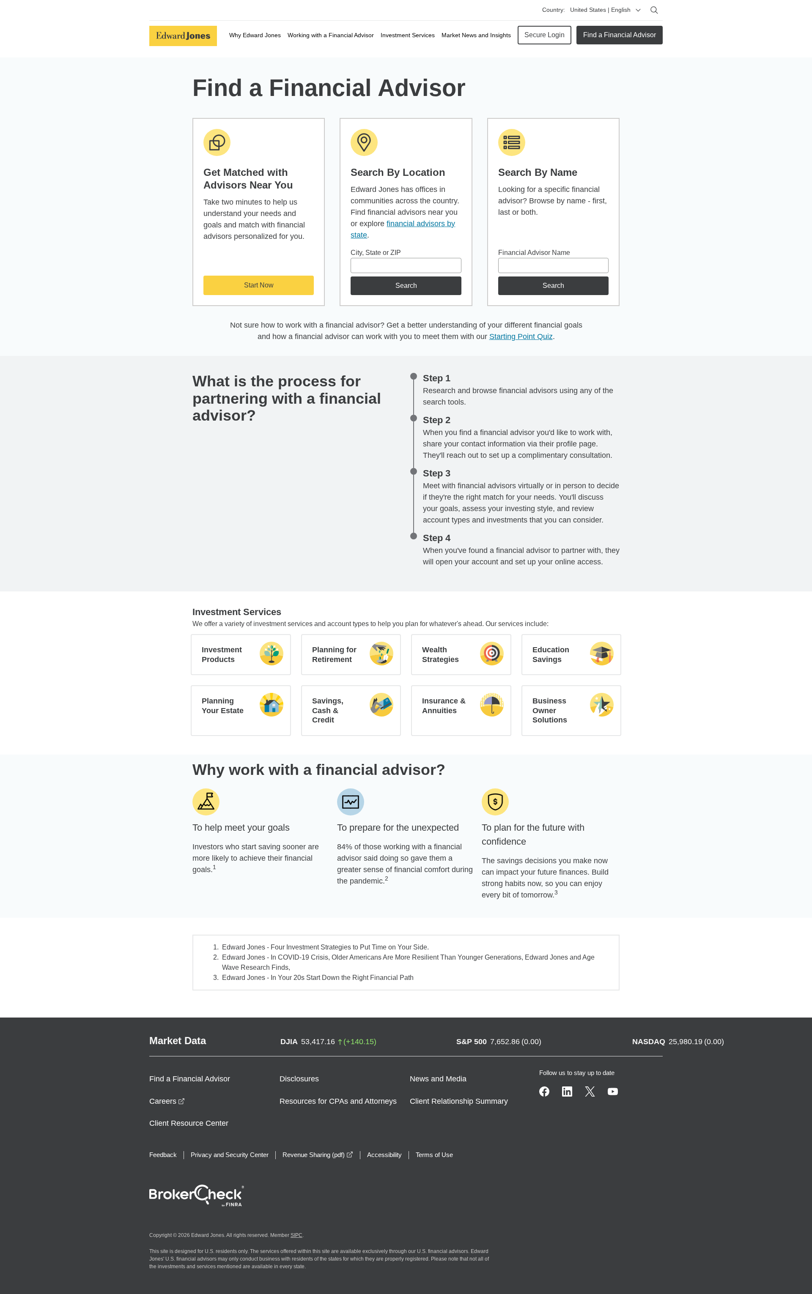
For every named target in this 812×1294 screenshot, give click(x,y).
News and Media (438, 1079)
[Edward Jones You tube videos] (613, 1091)
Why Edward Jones (255, 35)
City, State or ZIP (376, 252)
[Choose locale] (638, 10)
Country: (553, 9)
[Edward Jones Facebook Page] (544, 1091)
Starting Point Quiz (521, 336)
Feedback (163, 1154)
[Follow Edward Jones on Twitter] (590, 1091)
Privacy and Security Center (230, 1154)
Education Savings (550, 655)
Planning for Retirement (334, 655)
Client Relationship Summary (459, 1101)
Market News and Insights (476, 35)
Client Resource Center (188, 1123)
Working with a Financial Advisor (331, 35)
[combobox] (406, 265)
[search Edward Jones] (654, 10)
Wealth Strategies (440, 655)
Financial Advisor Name (534, 252)
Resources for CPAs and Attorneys (338, 1101)
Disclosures (299, 1079)
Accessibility (384, 1154)
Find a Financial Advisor (619, 34)
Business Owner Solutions (549, 710)
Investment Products (222, 655)
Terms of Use (434, 1154)
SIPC (296, 1235)
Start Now (259, 285)
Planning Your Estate (223, 706)
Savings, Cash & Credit (327, 710)
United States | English (600, 9)
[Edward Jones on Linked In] (567, 1091)
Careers (167, 1101)
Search (406, 285)
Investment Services (408, 35)
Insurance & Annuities (444, 706)
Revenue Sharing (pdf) (318, 1154)
